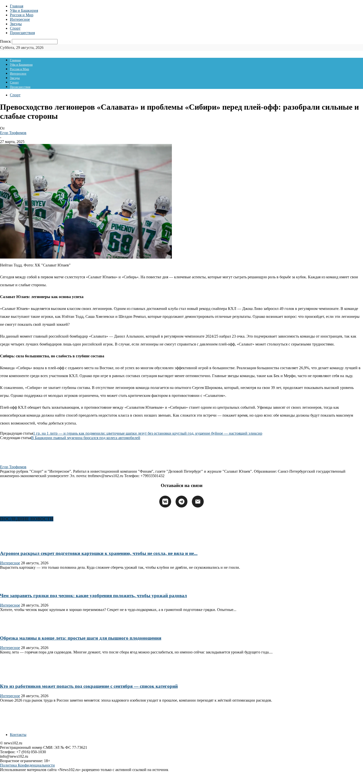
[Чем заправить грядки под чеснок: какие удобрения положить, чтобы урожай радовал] (16, 586)
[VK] (165, 502)
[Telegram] (181, 502)
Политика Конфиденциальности (27, 765)
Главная (16, 6)
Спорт (15, 28)
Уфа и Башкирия (24, 10)
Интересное (20, 19)
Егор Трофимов (13, 133)
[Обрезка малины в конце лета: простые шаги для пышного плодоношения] (16, 628)
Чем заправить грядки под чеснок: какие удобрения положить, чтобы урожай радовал (93, 595)
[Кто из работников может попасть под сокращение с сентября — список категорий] (16, 677)
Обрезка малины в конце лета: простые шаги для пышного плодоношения (80, 638)
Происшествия (22, 33)
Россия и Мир (21, 15)
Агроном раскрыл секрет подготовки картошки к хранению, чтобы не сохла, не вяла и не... (99, 553)
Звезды (16, 24)
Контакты (18, 734)
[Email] (198, 502)
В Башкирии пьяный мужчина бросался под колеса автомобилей (85, 438)
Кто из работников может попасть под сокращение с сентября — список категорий (89, 686)
